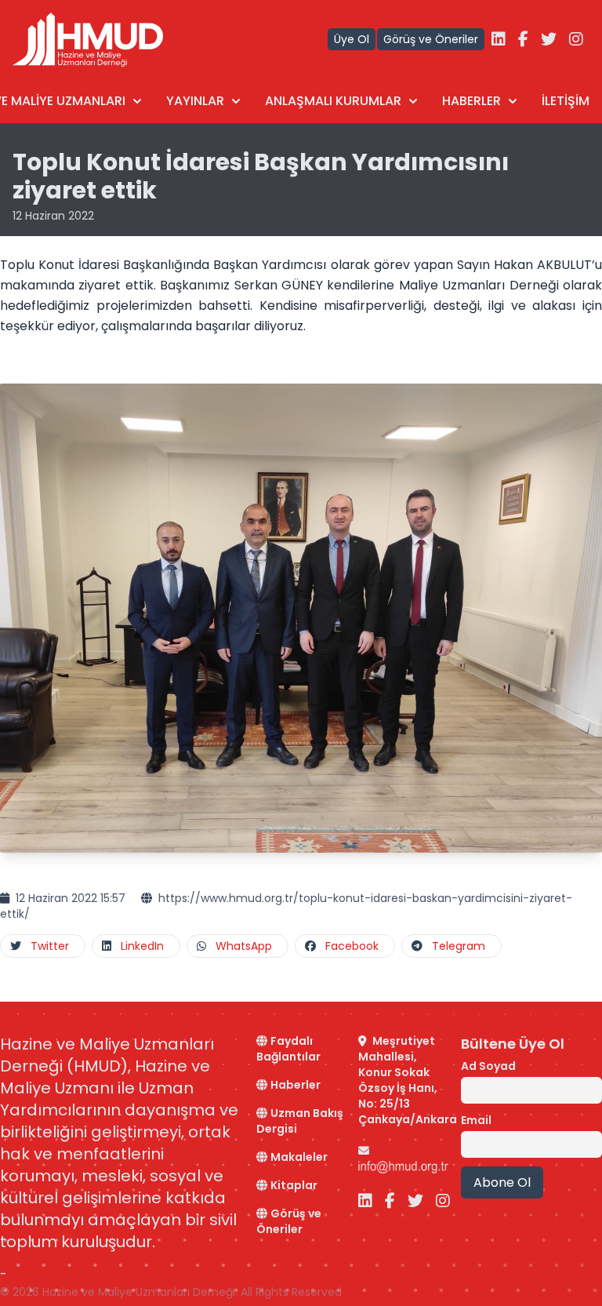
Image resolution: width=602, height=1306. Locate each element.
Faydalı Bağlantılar (288, 1048)
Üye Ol (351, 39)
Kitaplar (293, 1185)
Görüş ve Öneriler (430, 39)
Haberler (295, 1085)
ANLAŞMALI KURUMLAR (333, 101)
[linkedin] (498, 39)
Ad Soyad (488, 1066)
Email (476, 1120)
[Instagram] (576, 39)
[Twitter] (549, 39)
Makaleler (299, 1157)
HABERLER (471, 101)
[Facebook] (523, 39)
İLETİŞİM (565, 101)
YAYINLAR (195, 101)
